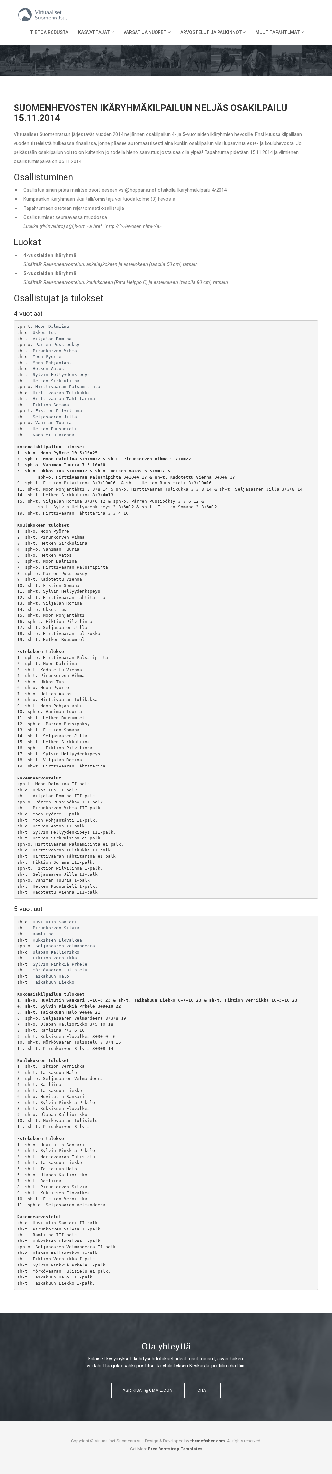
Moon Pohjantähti (53, 362)
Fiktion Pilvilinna (58, 410)
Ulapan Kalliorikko (56, 952)
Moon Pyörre (47, 356)
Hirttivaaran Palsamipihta (67, 386)
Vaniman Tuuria (53, 422)
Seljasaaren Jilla (55, 416)
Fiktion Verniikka (55, 958)
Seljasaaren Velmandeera (65, 946)
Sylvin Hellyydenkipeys (61, 374)
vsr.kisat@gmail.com (148, 1390)
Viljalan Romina (52, 338)
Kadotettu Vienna (53, 435)
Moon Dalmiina (52, 326)
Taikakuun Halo (51, 976)
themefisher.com (207, 1440)
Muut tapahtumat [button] (278, 32)
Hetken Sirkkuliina (56, 380)
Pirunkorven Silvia (56, 927)
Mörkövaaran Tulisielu (60, 970)
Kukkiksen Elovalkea (57, 940)
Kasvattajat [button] (94, 32)
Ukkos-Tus (44, 332)
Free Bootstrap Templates (175, 1448)
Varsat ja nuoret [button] (146, 32)
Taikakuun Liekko (53, 982)
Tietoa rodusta (49, 32)
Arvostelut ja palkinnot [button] (211, 32)
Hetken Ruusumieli (55, 428)
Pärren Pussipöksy (57, 344)
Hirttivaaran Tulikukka (61, 392)
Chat (203, 1390)
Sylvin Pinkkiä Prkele (60, 964)
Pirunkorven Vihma (55, 350)
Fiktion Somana (51, 404)
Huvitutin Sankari (55, 922)
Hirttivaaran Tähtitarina (64, 398)
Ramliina (43, 934)
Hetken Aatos (48, 368)
